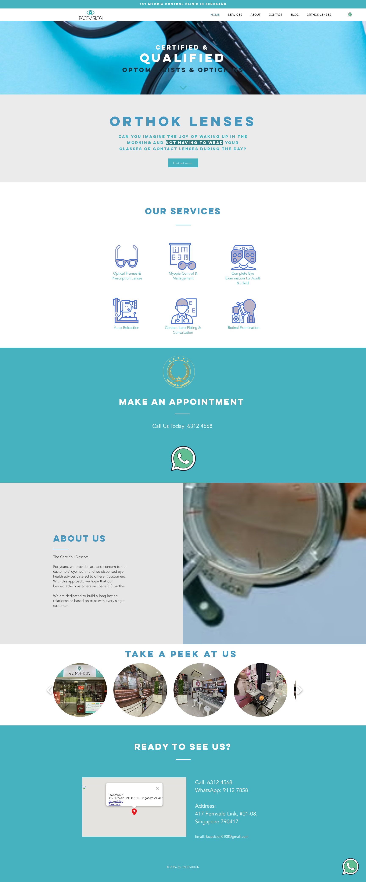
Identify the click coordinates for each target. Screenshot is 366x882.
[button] (80, 690)
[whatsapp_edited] (350, 14)
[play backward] (49, 690)
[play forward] (299, 690)
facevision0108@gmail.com (227, 836)
